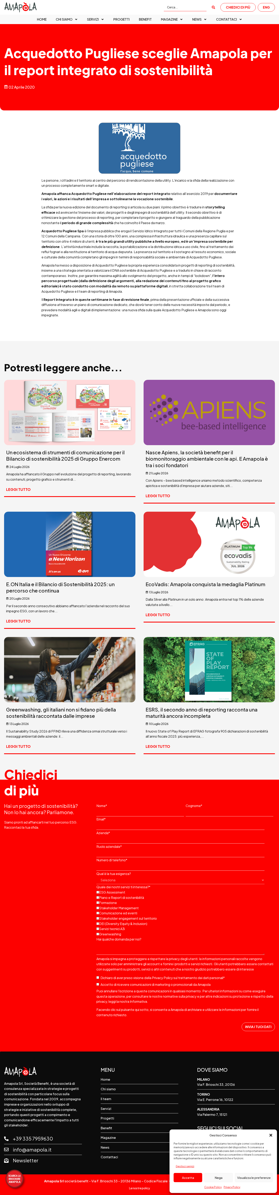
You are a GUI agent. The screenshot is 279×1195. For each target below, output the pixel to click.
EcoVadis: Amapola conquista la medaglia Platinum (205, 584)
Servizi (93, 19)
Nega (218, 1177)
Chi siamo (64, 19)
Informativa (138, 1001)
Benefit (145, 19)
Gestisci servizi (185, 1166)
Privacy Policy (232, 1187)
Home (42, 19)
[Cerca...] (185, 7)
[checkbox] (184, 912)
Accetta (188, 1177)
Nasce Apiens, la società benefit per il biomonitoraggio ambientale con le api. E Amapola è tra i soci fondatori (207, 458)
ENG (266, 7)
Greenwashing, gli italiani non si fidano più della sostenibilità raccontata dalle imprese (61, 712)
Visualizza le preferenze (254, 1177)
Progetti (121, 19)
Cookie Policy (213, 1187)
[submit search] (213, 7)
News (197, 19)
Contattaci (226, 19)
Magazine (169, 19)
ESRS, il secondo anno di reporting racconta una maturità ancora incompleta (202, 712)
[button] (271, 1135)
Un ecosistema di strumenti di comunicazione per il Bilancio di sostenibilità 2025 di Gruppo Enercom (65, 455)
